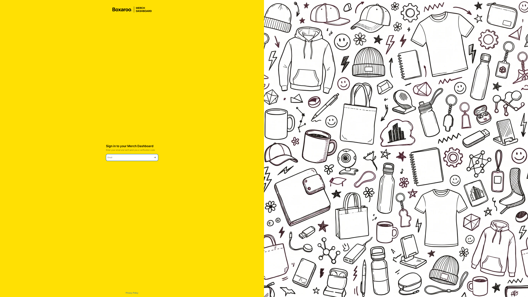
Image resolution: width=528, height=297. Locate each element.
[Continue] (154, 157)
